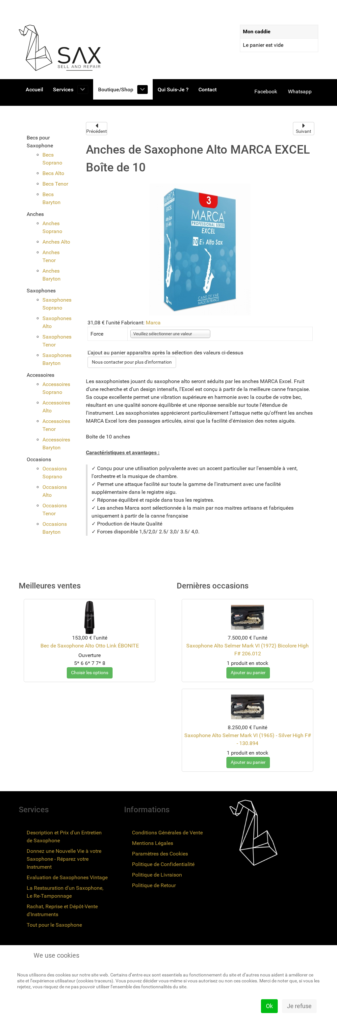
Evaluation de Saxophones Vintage (67, 877)
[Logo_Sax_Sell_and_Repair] (60, 48)
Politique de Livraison (157, 875)
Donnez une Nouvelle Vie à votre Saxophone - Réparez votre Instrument (64, 859)
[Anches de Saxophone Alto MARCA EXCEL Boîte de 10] (200, 249)
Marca (153, 322)
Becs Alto (53, 173)
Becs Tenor (55, 184)
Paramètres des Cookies (160, 854)
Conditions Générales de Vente (167, 832)
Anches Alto (56, 242)
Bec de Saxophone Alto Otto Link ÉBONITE (89, 646)
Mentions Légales (152, 843)
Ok (269, 1006)
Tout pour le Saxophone (54, 925)
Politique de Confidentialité (163, 864)
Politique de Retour (154, 885)
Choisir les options (89, 672)
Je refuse (299, 1006)
